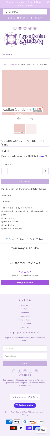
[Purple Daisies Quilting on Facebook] (15, 28)
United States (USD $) (24, 397)
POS (29, 412)
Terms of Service (25, 320)
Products (14, 65)
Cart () (24, 18)
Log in (11, 18)
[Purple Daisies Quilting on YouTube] (20, 28)
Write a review (25, 282)
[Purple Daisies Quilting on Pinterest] (25, 28)
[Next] (31, 118)
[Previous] (19, 118)
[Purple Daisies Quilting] (25, 39)
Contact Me (25, 316)
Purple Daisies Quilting (19, 412)
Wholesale (25, 305)
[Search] (6, 12)
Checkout (36, 18)
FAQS (25, 309)
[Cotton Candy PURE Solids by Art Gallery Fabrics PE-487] (25, 92)
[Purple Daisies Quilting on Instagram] (30, 28)
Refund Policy (25, 327)
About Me (25, 313)
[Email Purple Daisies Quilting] (35, 28)
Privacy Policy (25, 324)
